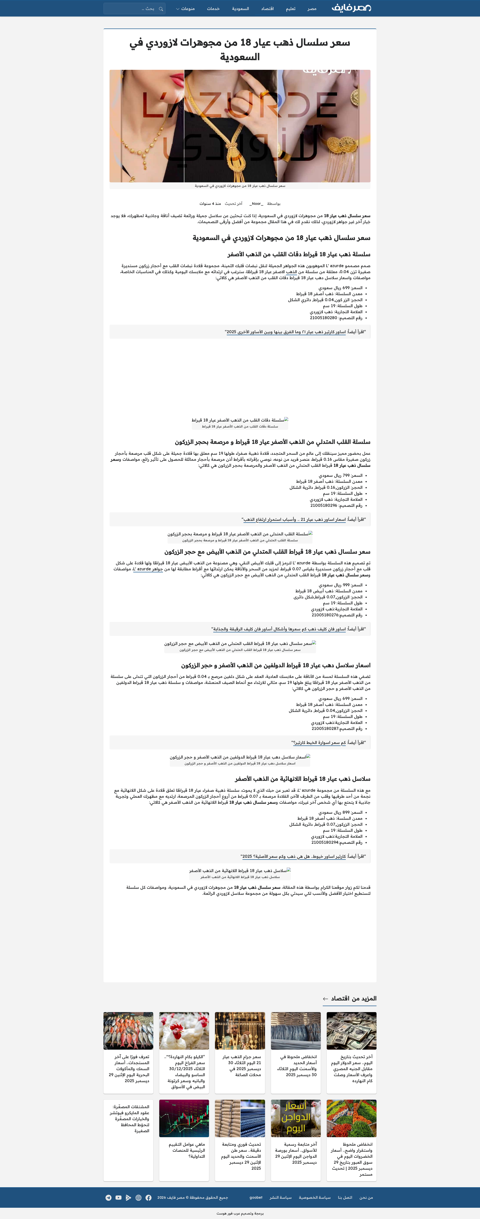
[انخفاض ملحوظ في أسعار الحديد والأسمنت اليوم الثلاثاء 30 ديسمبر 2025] (296, 1053)
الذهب (291, 271)
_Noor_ (256, 203)
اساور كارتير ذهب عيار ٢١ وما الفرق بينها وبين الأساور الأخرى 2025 (286, 331)
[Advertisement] (240, 378)
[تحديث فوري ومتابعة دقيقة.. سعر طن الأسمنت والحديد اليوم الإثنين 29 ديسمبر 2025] (240, 1140)
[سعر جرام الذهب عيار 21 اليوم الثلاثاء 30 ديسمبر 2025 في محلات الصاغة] (240, 1053)
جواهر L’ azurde (148, 568)
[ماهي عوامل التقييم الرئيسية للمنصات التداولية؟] (184, 1140)
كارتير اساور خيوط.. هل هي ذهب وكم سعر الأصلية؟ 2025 (294, 856)
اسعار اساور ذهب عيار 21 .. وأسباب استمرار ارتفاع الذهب (295, 519)
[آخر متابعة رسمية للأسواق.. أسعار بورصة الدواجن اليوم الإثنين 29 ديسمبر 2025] (296, 1140)
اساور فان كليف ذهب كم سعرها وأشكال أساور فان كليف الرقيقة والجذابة (279, 628)
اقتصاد (340, 998)
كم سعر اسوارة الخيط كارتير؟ (319, 742)
